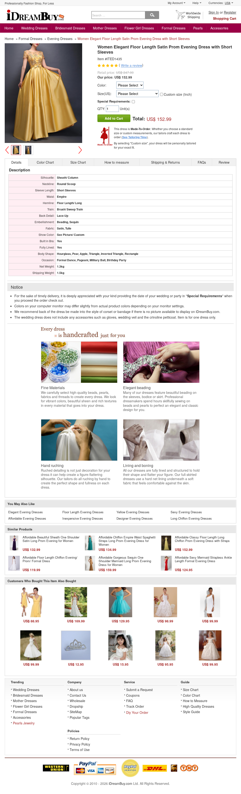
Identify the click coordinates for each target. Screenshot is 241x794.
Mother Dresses (105, 28)
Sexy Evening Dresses (186, 512)
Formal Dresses (173, 28)
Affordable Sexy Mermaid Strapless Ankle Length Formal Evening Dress (203, 559)
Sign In (214, 12)
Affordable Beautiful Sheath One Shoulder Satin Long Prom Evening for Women (51, 539)
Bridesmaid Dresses (70, 28)
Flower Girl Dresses (139, 28)
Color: (101, 85)
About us (76, 689)
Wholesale (77, 700)
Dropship (76, 706)
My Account (175, 3)
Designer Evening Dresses (134, 518)
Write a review (131, 65)
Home (8, 28)
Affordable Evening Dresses (27, 518)
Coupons (133, 695)
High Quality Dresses (198, 706)
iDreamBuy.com (120, 783)
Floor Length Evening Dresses (83, 512)
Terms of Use (80, 749)
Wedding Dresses (34, 28)
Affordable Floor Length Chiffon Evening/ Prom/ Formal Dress (50, 559)
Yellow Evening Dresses (132, 512)
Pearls (198, 28)
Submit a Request (139, 689)
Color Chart (191, 695)
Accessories (219, 28)
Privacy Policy (80, 744)
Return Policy (79, 738)
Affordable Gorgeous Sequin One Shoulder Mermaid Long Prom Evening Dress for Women (125, 561)
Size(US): (104, 93)
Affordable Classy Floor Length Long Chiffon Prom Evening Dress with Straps (202, 539)
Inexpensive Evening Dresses (82, 518)
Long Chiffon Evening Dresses (191, 518)
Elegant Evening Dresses (25, 512)
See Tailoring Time (134, 137)
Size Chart (190, 689)
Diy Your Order (137, 712)
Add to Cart (114, 118)
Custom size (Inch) (178, 94)
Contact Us (78, 695)
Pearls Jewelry (24, 723)
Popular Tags (79, 717)
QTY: (101, 108)
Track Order (135, 706)
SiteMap (76, 711)
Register (230, 12)
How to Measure (195, 700)
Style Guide (191, 711)
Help (196, 3)
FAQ (129, 700)
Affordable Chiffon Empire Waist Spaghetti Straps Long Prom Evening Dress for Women (127, 541)
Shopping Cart (224, 18)
